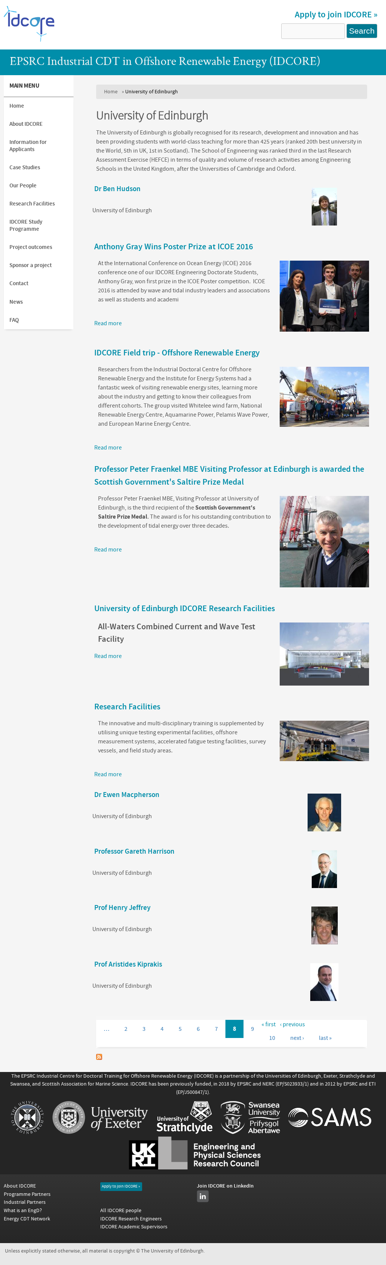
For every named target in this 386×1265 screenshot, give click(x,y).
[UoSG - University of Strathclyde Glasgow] (184, 1132)
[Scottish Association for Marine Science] (329, 1132)
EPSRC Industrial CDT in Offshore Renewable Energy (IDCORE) (165, 62)
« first (269, 1024)
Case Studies (24, 167)
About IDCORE (26, 124)
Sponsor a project (30, 265)
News (16, 302)
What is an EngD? (23, 1210)
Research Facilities (127, 706)
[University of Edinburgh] (27, 1132)
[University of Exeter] (100, 1132)
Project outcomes (30, 247)
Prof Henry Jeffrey (122, 908)
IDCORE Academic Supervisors (133, 1226)
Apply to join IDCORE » (336, 14)
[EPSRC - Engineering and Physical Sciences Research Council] (194, 1167)
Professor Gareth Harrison (134, 851)
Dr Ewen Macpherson (126, 795)
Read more (108, 323)
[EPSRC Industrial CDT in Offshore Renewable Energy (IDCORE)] (29, 41)
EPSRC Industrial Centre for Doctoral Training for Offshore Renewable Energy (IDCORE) (117, 1076)
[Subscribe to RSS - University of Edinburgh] (99, 1058)
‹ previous (292, 1024)
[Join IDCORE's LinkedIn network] (203, 1196)
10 (272, 1038)
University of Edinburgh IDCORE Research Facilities (184, 608)
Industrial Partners (25, 1202)
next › (297, 1038)
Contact (18, 283)
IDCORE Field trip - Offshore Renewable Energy (177, 352)
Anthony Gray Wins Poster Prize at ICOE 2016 (173, 246)
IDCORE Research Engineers (131, 1218)
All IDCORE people (120, 1210)
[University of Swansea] (250, 1132)
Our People (23, 186)
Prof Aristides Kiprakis (128, 964)
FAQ (14, 320)
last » (325, 1038)
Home (111, 91)
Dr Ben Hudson (117, 189)
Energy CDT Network (27, 1218)
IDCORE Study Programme (25, 225)
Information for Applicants (28, 145)
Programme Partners (27, 1194)
